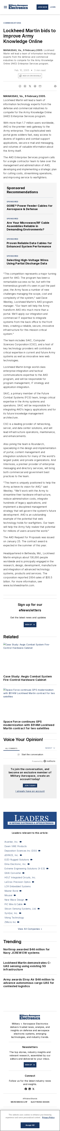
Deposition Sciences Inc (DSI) (20, 850)
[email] (40, 86)
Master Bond (11, 890)
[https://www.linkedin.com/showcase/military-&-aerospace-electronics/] (29, 1089)
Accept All (30, 1125)
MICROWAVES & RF (19, 1102)
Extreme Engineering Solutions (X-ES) (24, 868)
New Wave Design (14, 899)
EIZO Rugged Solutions (16, 859)
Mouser (8, 895)
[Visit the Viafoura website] (49, 761)
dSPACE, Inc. (11, 855)
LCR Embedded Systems (17, 886)
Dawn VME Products (15, 846)
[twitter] (30, 86)
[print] (55, 86)
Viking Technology (14, 917)
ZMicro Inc (10, 922)
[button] (5, 7)
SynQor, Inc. (11, 913)
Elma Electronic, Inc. (15, 864)
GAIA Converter (12, 873)
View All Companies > (30, 928)
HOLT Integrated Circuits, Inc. (20, 877)
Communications (12, 23)
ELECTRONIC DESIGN (40, 1102)
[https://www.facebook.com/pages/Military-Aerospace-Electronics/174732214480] (25, 1089)
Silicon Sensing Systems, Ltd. (20, 908)
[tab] (11, 748)
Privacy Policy (48, 1118)
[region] (30, 755)
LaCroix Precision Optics (17, 882)
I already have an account (30, 791)
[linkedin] (25, 86)
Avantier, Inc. (11, 841)
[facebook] (20, 86)
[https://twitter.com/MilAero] (33, 1089)
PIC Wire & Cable (13, 904)
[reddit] (35, 86)
